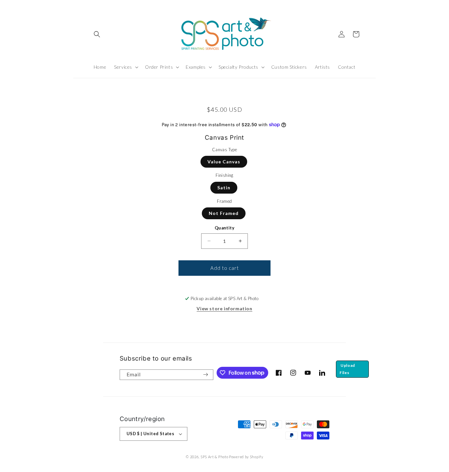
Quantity (224, 227)
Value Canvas (223, 161)
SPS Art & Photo (214, 457)
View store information (224, 308)
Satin (223, 187)
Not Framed (224, 213)
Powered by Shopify (246, 457)
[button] (97, 34)
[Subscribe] (206, 374)
